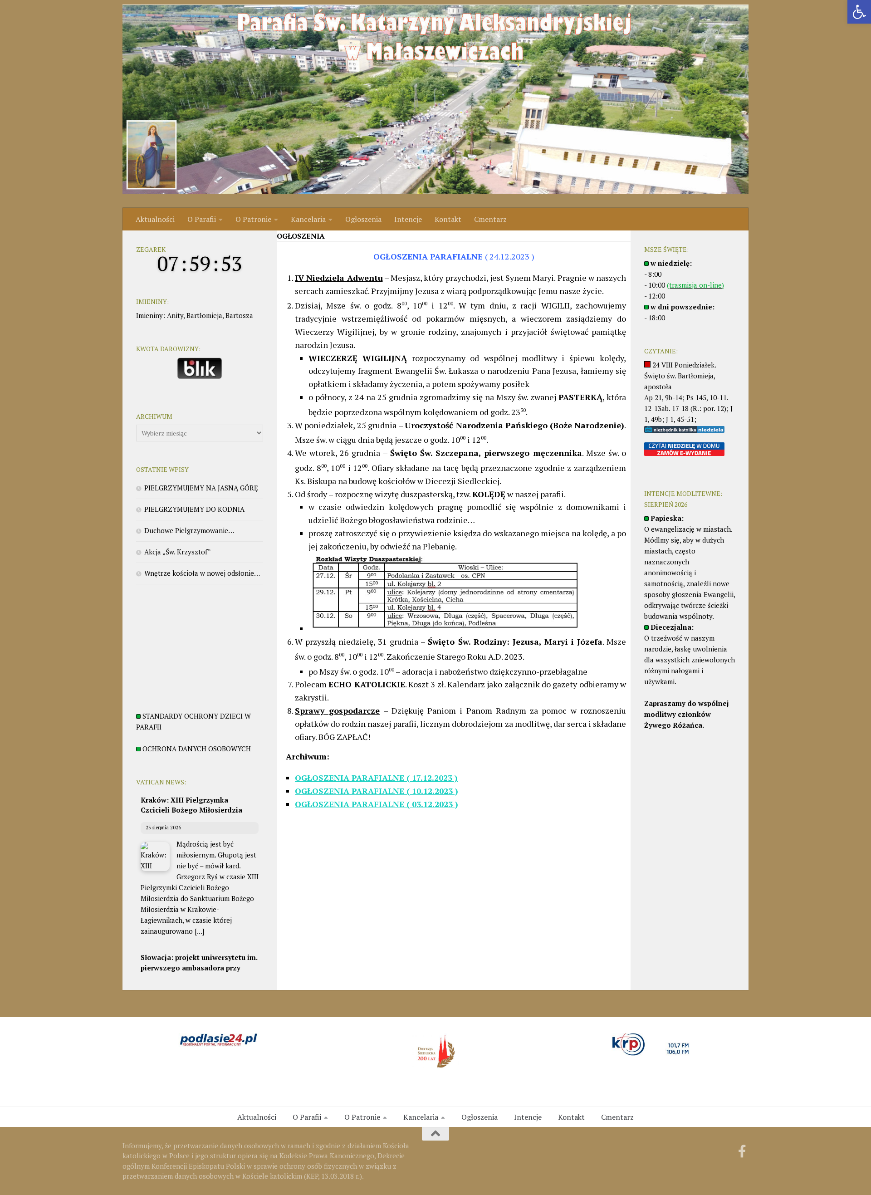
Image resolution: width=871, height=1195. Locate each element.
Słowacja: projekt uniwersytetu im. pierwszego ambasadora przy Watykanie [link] (199, 967)
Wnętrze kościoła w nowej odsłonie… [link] (202, 573)
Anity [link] (175, 315)
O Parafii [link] (201, 219)
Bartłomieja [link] (204, 315)
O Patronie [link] (253, 219)
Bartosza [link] (239, 315)
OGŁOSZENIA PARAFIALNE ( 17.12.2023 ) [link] (376, 777)
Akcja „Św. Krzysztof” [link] (177, 551)
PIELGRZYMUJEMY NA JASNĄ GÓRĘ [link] (201, 487)
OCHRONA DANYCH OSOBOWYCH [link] (196, 748)
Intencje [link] (408, 219)
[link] (859, 12)
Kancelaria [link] (308, 219)
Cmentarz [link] (490, 219)
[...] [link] (199, 930)
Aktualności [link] (155, 219)
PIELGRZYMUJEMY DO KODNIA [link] (194, 509)
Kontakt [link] (448, 219)
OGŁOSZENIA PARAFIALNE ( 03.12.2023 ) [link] (376, 803)
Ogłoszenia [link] (363, 219)
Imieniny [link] (149, 315)
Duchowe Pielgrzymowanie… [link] (189, 530)
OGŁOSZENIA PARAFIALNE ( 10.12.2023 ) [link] (376, 790)
